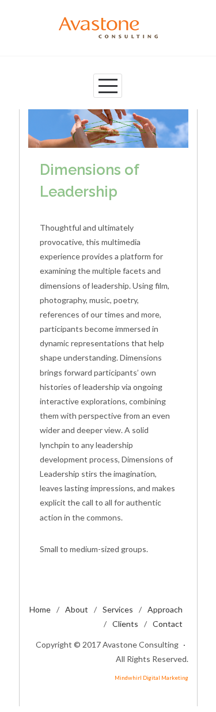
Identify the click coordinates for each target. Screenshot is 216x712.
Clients (125, 624)
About (76, 609)
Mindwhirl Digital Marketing (151, 677)
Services (118, 609)
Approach (165, 609)
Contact (168, 624)
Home (40, 609)
